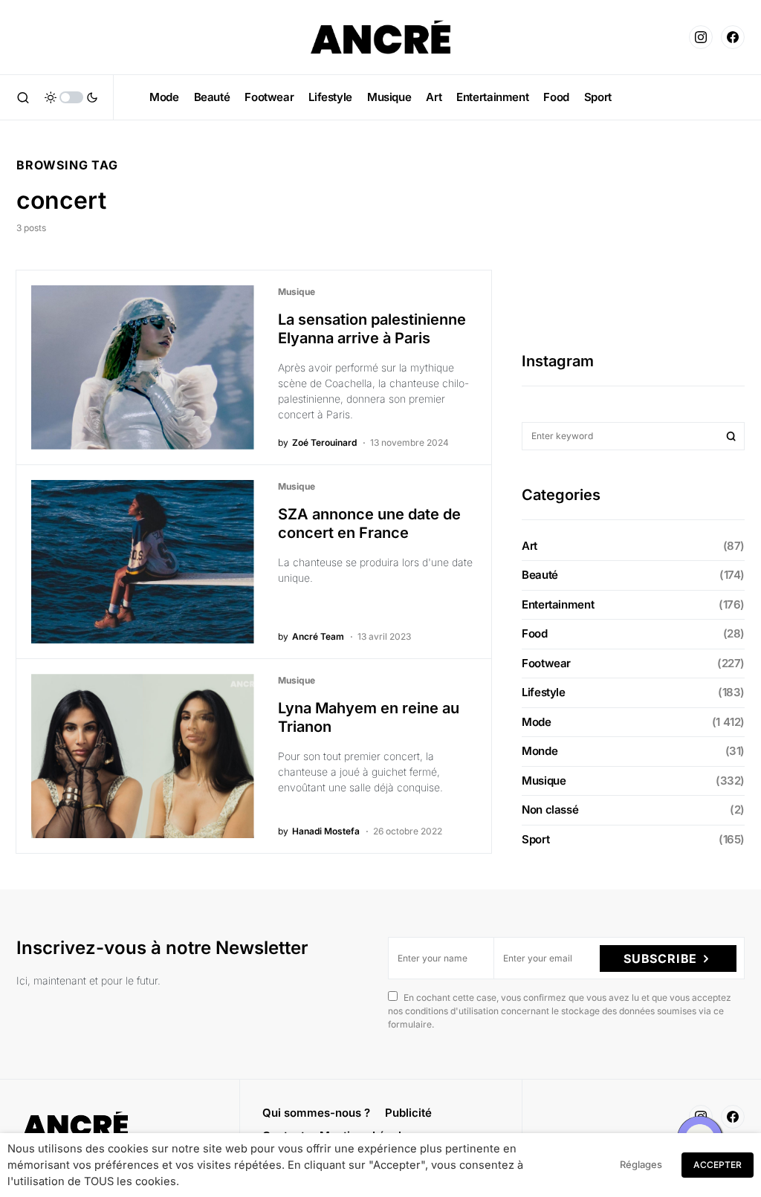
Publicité (408, 1113)
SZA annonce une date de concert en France (369, 523)
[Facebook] (733, 37)
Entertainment (558, 604)
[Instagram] (701, 37)
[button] (23, 97)
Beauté (540, 575)
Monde (539, 751)
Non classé (550, 809)
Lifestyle (544, 692)
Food (535, 633)
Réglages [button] (641, 1164)
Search (731, 436)
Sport (535, 839)
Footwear (546, 663)
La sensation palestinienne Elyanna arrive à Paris (372, 329)
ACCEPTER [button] (717, 1164)
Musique (296, 291)
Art (529, 546)
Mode (536, 722)
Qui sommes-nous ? (316, 1113)
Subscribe (660, 958)
